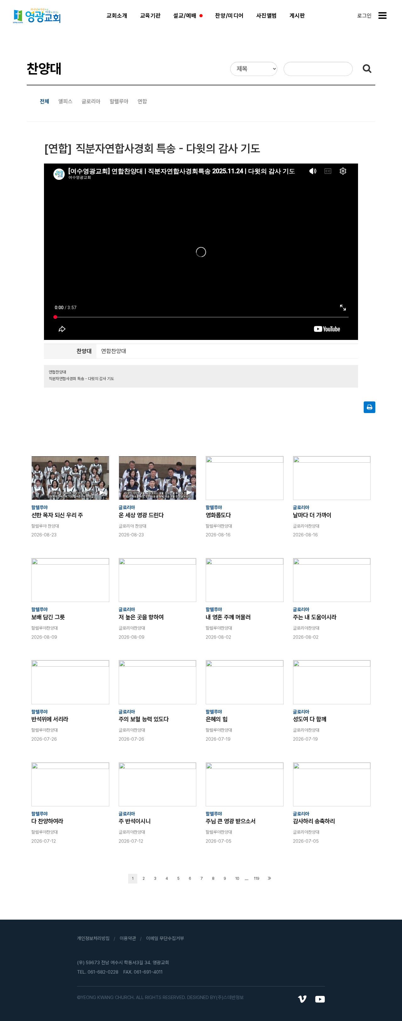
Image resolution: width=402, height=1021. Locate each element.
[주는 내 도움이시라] (332, 580)
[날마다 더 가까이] (332, 478)
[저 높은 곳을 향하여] (158, 580)
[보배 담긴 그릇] (70, 580)
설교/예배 (185, 15)
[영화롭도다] (245, 478)
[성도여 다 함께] (332, 682)
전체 (44, 101)
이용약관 (128, 938)
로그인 (364, 16)
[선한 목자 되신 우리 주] (70, 478)
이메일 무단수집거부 (165, 938)
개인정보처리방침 (93, 938)
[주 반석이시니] (158, 784)
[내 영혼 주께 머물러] (245, 580)
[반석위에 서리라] (70, 682)
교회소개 (116, 15)
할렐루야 (119, 101)
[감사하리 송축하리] (332, 784)
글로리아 (91, 101)
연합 (142, 101)
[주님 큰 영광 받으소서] (245, 784)
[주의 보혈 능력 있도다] (158, 682)
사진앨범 (266, 15)
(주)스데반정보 (230, 997)
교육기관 (150, 15)
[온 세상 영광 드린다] (158, 478)
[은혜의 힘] (245, 682)
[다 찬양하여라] (70, 784)
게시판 (297, 15)
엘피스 (65, 101)
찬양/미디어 (229, 15)
